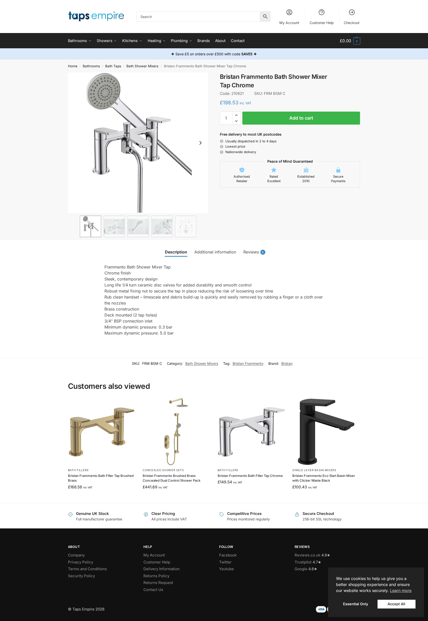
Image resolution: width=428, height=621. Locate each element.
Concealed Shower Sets (163, 470)
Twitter (225, 562)
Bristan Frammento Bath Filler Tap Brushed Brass (101, 478)
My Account (289, 23)
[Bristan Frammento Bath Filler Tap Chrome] (251, 432)
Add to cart (301, 118)
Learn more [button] (401, 590)
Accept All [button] (396, 604)
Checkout (352, 23)
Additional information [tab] (215, 251)
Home (72, 66)
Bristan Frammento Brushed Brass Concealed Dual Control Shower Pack (171, 478)
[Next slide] (200, 143)
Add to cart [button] (101, 498)
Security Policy (81, 575)
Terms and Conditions (87, 568)
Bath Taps (113, 66)
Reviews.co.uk (307, 555)
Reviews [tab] (253, 251)
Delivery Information (161, 568)
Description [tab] (176, 251)
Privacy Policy (80, 562)
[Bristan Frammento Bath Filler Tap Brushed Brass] (101, 432)
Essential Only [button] (355, 604)
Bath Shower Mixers (142, 66)
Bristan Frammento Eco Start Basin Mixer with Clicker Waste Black (323, 478)
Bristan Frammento (248, 363)
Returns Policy (156, 575)
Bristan (287, 363)
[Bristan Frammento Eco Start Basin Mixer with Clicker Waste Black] (326, 432)
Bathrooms (91, 66)
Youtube (226, 568)
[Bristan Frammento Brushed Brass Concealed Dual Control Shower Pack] (176, 432)
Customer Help (322, 23)
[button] (350, 41)
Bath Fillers (78, 470)
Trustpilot (303, 562)
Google (301, 568)
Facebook (228, 555)
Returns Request (158, 582)
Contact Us (153, 589)
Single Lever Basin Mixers (314, 470)
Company (76, 555)
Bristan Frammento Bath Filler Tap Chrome (250, 476)
